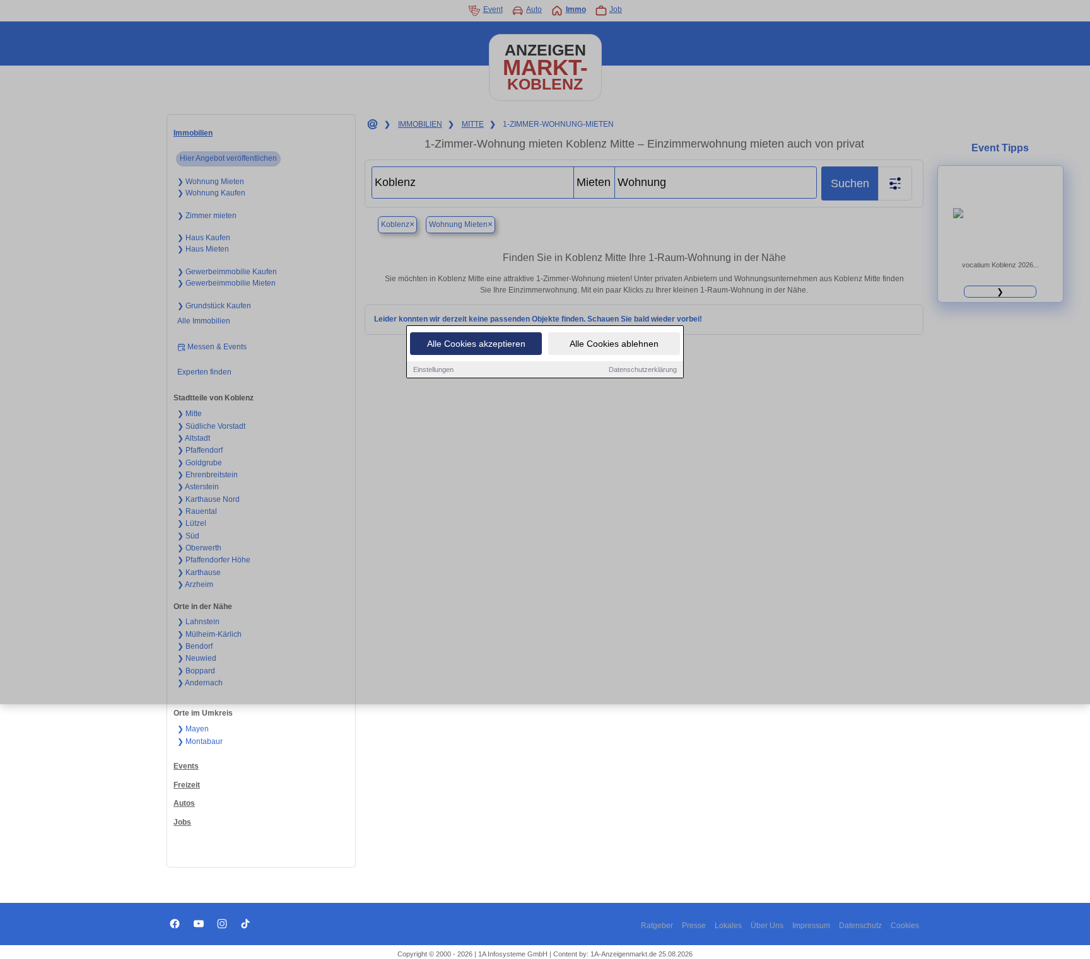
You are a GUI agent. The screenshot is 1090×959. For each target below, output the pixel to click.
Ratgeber (657, 925)
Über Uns (767, 925)
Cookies (905, 925)
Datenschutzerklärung (643, 369)
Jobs (182, 822)
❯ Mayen (193, 728)
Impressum (811, 925)
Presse (694, 925)
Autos (184, 803)
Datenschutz (860, 925)
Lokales (728, 925)
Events (186, 766)
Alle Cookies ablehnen (614, 344)
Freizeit (186, 785)
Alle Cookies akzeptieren (476, 344)
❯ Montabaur (200, 741)
